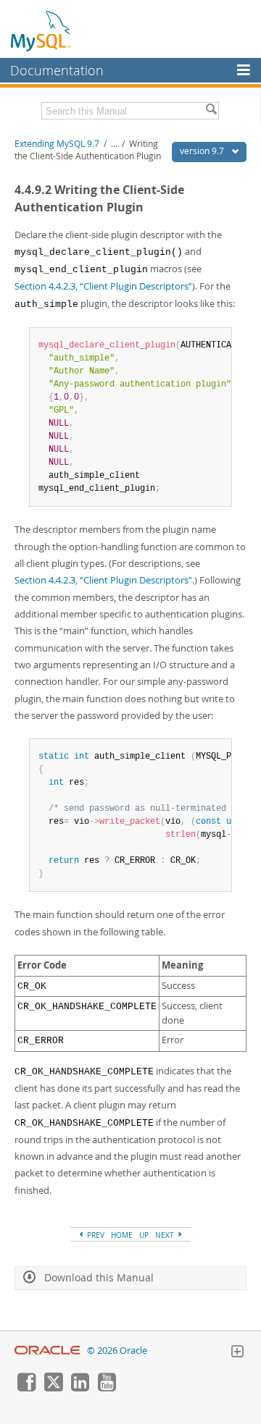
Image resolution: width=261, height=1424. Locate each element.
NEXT (165, 1235)
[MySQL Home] (41, 30)
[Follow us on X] (53, 1387)
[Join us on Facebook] (26, 1387)
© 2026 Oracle (117, 1350)
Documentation (57, 70)
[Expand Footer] (237, 1353)
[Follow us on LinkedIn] (79, 1387)
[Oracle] (47, 1350)
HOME (122, 1235)
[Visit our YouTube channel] (106, 1387)
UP (144, 1235)
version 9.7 (203, 151)
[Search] (211, 111)
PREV (94, 1235)
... (114, 143)
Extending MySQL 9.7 (56, 143)
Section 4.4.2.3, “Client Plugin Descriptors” (103, 285)
